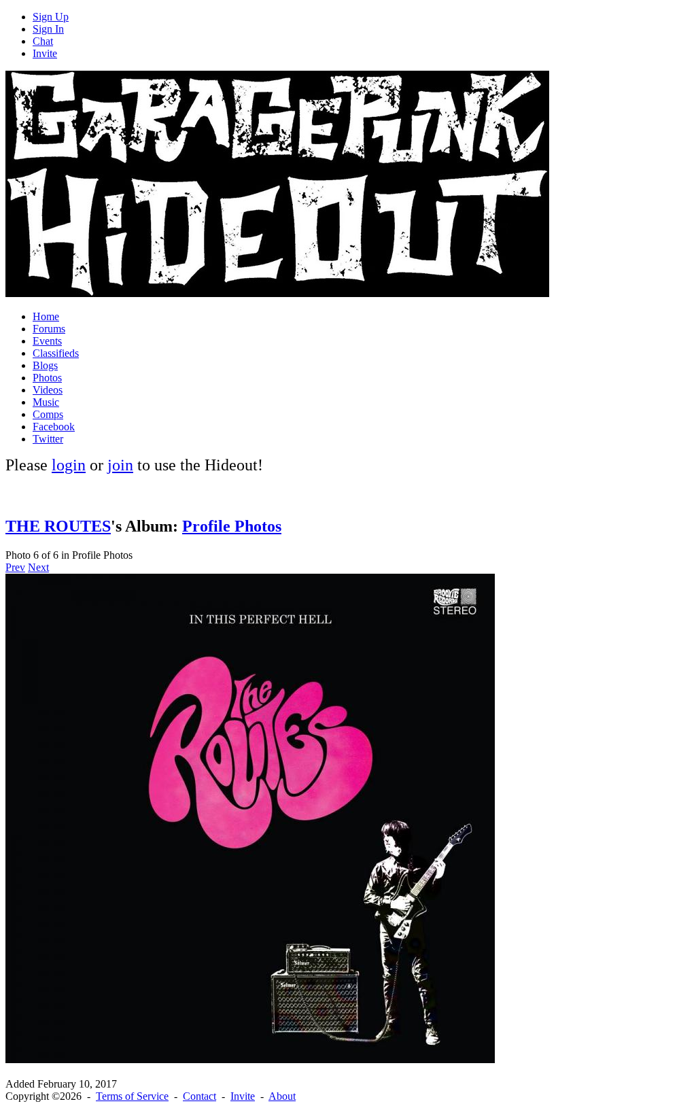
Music (46, 402)
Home (46, 316)
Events (47, 341)
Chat (43, 41)
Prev (15, 567)
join (120, 465)
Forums (49, 328)
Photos (47, 377)
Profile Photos (231, 526)
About (282, 1096)
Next (38, 567)
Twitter (48, 439)
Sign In (48, 29)
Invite (45, 53)
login (69, 465)
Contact (199, 1096)
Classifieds (56, 353)
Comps (48, 414)
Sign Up (51, 16)
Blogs (45, 365)
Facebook (54, 426)
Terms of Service (132, 1096)
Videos (48, 390)
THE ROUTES (58, 526)
